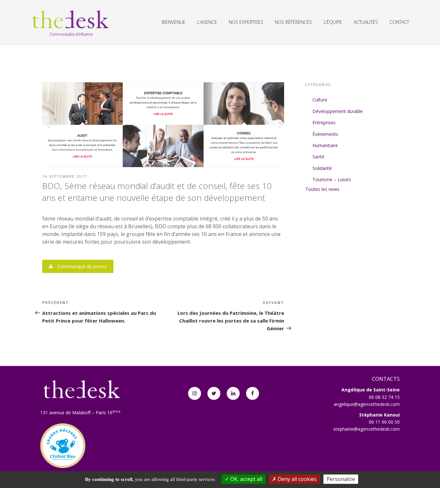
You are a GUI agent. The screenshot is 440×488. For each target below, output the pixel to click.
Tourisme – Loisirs (331, 179)
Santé (318, 157)
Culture (319, 100)
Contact (399, 22)
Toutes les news (322, 189)
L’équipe (333, 22)
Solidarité (322, 168)
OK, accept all (245, 479)
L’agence (207, 22)
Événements (325, 134)
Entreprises (324, 122)
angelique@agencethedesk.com (367, 404)
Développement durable (337, 111)
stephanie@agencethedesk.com (366, 429)
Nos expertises (246, 22)
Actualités (366, 22)
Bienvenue (174, 22)
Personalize (341, 479)
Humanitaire (325, 145)
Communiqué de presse (81, 266)
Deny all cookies (296, 479)
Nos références (293, 22)
